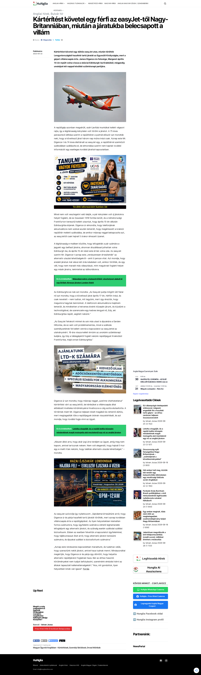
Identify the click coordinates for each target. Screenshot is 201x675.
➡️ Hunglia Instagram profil (148, 619)
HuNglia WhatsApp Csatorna (152, 589)
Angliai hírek (41, 13)
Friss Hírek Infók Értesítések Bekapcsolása (52, 629)
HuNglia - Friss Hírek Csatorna (152, 596)
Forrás (86, 569)
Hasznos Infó (74, 665)
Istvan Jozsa (47, 624)
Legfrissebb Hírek (153, 558)
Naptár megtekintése (140, 393)
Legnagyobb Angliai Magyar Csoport (152, 604)
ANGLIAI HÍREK (58, 3)
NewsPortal (139, 646)
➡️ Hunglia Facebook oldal (148, 613)
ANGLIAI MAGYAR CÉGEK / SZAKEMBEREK (133, 3)
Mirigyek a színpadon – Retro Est (152, 389)
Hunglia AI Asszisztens (153, 569)
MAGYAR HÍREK (110, 3)
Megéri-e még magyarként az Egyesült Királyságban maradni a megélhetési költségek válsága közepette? (40, 613)
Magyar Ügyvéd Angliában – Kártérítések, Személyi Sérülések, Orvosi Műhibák (66, 647)
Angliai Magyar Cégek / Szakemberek (94, 665)
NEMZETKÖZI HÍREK (95, 3)
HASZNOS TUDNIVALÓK (75, 3)
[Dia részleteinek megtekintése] (90, 179)
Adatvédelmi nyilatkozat (48, 665)
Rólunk (35, 665)
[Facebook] (161, 660)
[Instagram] (166, 660)
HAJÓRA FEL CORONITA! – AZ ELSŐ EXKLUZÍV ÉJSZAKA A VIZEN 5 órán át (154, 380)
